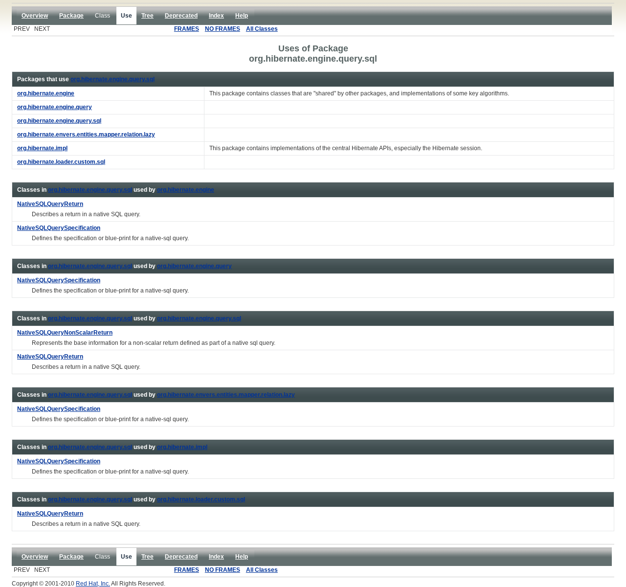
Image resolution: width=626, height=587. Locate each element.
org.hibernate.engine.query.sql (112, 79)
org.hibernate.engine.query (194, 266)
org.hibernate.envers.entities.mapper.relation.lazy (226, 394)
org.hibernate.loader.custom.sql (201, 499)
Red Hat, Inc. (93, 583)
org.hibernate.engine (185, 189)
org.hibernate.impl (182, 447)
